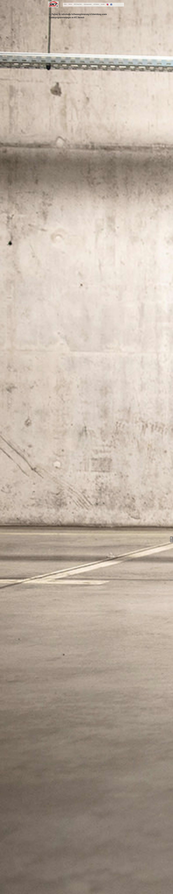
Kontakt (102, 4)
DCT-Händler (96, 4)
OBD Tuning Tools (78, 4)
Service (70, 4)
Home (65, 4)
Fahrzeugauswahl (87, 4)
